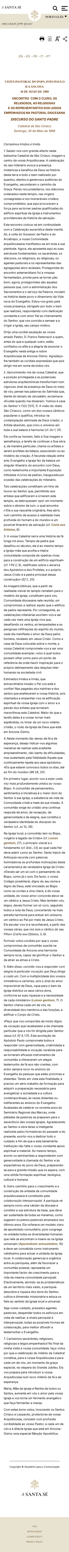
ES (28, 56)
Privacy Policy (34, 1542)
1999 (21, 23)
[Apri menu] (64, 8)
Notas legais (34, 1531)
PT (48, 56)
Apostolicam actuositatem (39, 1244)
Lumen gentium (43, 1000)
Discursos (9, 23)
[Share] (65, 39)
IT (41, 56)
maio (28, 23)
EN (21, 56)
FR (35, 56)
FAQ (35, 1526)
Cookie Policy (34, 1536)
